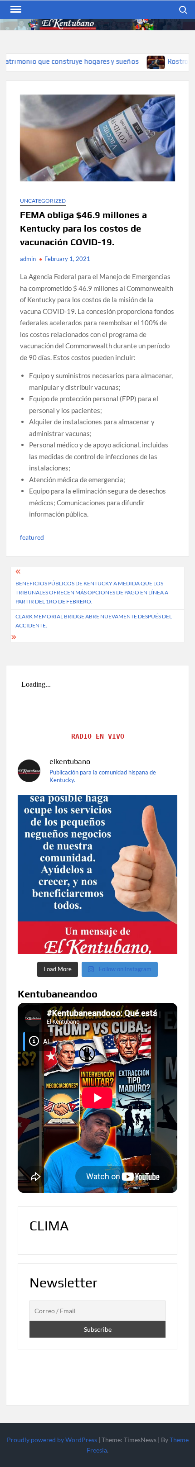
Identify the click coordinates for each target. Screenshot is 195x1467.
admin (28, 258)
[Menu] (15, 9)
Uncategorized (43, 200)
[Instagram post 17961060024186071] (97, 874)
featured (32, 537)
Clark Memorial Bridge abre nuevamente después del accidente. (93, 621)
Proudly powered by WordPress (52, 1439)
